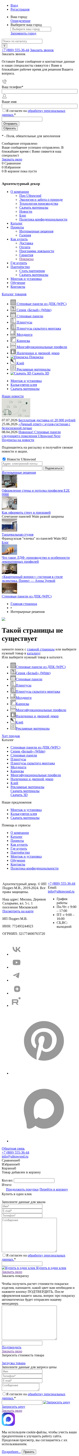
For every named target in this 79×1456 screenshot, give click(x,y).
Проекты (17, 227)
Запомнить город (23, 33)
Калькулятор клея (24, 385)
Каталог (17, 223)
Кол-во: (8, 1180)
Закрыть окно (12, 159)
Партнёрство (20, 267)
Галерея (25, 235)
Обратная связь (13, 1148)
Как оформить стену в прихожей (26, 512)
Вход (14, 5)
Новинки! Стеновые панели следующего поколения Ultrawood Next (31, 434)
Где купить (19, 263)
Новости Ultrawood (21, 459)
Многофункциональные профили (41, 710)
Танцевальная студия (17, 534)
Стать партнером (32, 271)
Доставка (26, 243)
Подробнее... (11, 1452)
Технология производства (38, 203)
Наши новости (13, 396)
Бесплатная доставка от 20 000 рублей (46, 420)
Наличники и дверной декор (37, 716)
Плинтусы (23, 685)
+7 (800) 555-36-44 (15, 50)
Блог (22, 215)
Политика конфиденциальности (43, 219)
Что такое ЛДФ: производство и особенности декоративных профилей (36, 559)
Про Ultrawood (30, 195)
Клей (19, 722)
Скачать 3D (19, 795)
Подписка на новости (18, 440)
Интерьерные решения (36, 231)
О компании (20, 192)
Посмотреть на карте (18, 911)
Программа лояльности (36, 251)
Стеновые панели (29, 679)
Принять (28, 1452)
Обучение (18, 283)
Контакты (18, 287)
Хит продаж (11, 736)
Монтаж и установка (26, 279)
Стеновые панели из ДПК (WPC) (27, 596)
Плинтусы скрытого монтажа (38, 691)
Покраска (26, 259)
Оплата (24, 247)
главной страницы (41, 649)
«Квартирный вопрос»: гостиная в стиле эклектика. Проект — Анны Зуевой (32, 579)
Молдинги (24, 698)
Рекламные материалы (33, 728)
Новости (25, 211)
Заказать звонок (42, 50)
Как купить (19, 239)
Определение (21, 21)
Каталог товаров (14, 294)
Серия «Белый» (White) (33, 673)
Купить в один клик (50, 1268)
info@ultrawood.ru (61, 891)
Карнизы (22, 704)
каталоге (33, 653)
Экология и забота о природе (41, 199)
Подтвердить (11, 1347)
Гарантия (26, 255)
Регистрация (20, 9)
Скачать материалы (33, 207)
